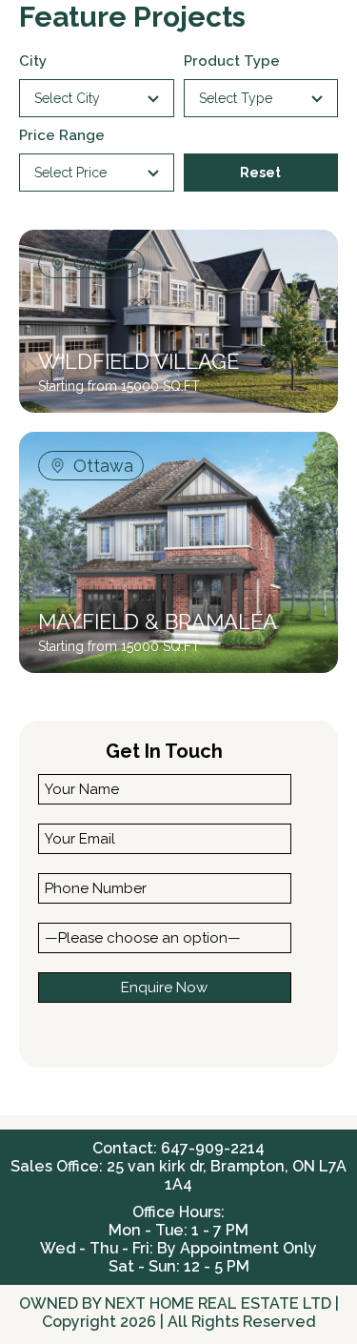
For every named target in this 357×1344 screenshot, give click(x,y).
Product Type (232, 61)
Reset (260, 172)
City (33, 61)
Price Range (62, 135)
